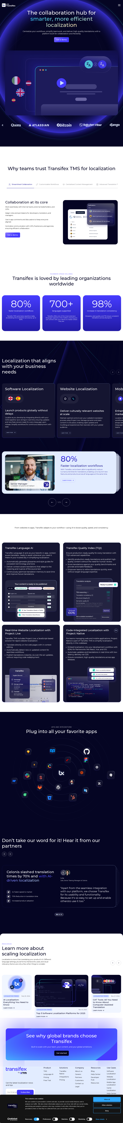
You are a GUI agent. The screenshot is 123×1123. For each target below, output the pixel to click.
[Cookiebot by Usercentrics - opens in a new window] (12, 1119)
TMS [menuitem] (45, 1074)
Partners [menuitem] (78, 1080)
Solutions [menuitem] (63, 1070)
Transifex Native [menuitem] (62, 1075)
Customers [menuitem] (79, 1083)
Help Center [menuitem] (95, 1077)
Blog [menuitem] (93, 1074)
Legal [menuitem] (77, 1089)
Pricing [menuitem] (46, 1080)
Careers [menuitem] (78, 1077)
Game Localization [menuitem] (111, 1092)
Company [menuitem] (79, 1070)
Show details (100, 1119)
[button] (112, 372)
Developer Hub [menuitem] (95, 1081)
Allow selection (107, 1105)
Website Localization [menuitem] (111, 1080)
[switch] (55, 1119)
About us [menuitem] (78, 1074)
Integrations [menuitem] (64, 1079)
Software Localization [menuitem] (111, 1075)
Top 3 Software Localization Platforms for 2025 (72, 1002)
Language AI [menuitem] (48, 1077)
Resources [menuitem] (95, 1070)
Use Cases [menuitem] (111, 1070)
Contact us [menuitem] (79, 1086)
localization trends (35, 996)
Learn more (31, 1008)
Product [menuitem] (47, 1070)
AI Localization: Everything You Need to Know (39, 1002)
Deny (107, 1111)
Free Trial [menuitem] (47, 1083)
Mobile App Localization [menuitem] (111, 1086)
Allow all (107, 1099)
